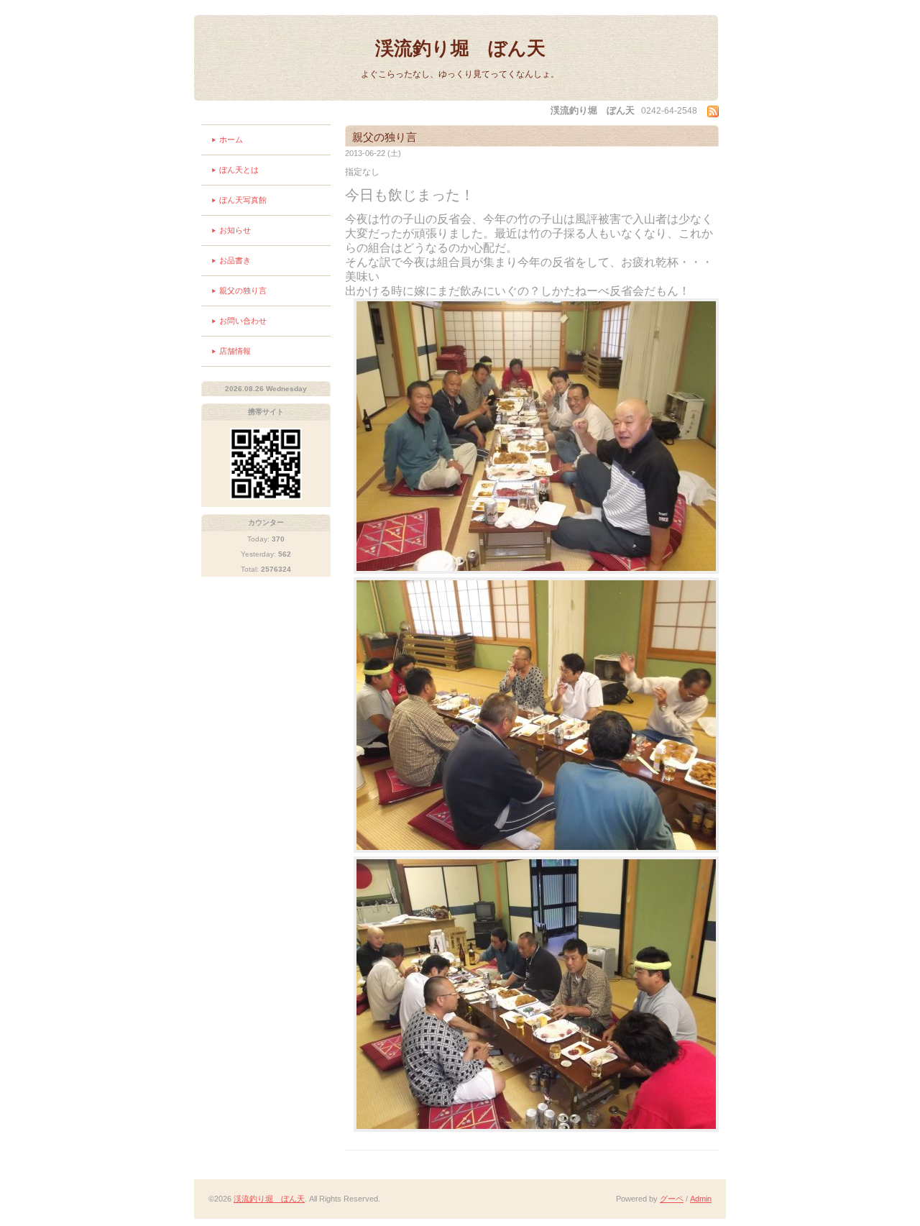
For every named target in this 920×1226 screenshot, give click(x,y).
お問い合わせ (243, 320)
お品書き (235, 260)
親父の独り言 (243, 290)
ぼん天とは (239, 169)
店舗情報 (235, 351)
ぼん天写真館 (243, 200)
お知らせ (235, 230)
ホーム (231, 139)
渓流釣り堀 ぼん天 (460, 48)
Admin (701, 1198)
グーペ (672, 1198)
